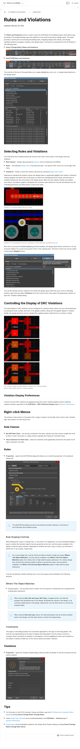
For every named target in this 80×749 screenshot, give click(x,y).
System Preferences (67, 404)
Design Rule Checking (17, 718)
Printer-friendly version (67, 735)
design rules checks (56, 172)
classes (36, 162)
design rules (25, 166)
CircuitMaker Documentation (17, 12)
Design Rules (37, 12)
